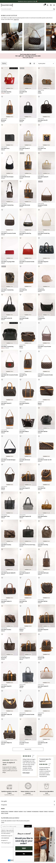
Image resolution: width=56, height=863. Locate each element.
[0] (44, 5)
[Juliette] (46, 78)
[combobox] (28, 9)
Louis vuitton (41, 90)
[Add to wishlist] (2, 68)
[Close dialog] (53, 829)
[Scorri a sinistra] (4, 36)
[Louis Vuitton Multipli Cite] (9, 729)
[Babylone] (27, 616)
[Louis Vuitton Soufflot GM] (9, 304)
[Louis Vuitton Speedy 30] (46, 163)
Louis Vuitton (4, 90)
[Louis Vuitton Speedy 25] (27, 134)
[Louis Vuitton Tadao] (9, 502)
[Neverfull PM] (9, 644)
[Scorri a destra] (53, 36)
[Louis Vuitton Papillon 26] (9, 587)
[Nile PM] (27, 332)
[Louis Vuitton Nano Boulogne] (9, 163)
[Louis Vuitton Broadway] (9, 531)
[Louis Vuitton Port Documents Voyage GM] (27, 531)
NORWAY (21, 811)
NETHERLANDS (35, 811)
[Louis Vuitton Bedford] (46, 502)
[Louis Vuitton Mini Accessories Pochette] (9, 361)
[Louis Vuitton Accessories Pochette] (9, 219)
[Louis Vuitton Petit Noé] (46, 417)
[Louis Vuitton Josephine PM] (27, 502)
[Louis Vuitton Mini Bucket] (27, 163)
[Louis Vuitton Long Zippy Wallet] (9, 248)
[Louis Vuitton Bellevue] (27, 417)
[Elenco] (34, 63)
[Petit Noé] (9, 474)
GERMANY (29, 811)
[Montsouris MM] (46, 644)
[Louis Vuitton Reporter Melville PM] (9, 559)
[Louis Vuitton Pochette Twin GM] (46, 446)
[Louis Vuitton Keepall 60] (46, 616)
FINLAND (41, 811)
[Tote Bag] (27, 672)
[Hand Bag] (27, 106)
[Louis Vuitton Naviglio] (27, 304)
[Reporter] (46, 389)
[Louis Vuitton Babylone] (27, 389)
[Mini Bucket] (9, 106)
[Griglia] (30, 63)
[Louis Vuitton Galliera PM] (9, 700)
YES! (24, 848)
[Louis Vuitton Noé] (27, 78)
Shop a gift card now (28, 57)
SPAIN (2, 813)
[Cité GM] (46, 700)
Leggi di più (16, 19)
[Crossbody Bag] (46, 276)
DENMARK (11, 811)
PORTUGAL (51, 811)
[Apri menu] (54, 5)
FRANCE (46, 811)
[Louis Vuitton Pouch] (9, 134)
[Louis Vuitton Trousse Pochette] (46, 332)
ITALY (25, 811)
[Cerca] (54, 9)
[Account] (47, 5)
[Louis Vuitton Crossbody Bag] (9, 191)
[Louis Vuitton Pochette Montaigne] (9, 446)
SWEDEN (16, 811)
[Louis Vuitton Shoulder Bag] (27, 219)
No (24, 854)
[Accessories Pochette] (46, 191)
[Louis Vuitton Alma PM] (46, 106)
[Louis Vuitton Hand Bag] (9, 78)
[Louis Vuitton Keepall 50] (46, 248)
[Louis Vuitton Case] (46, 134)
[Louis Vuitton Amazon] (27, 729)
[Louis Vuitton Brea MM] (46, 729)
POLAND (6, 813)
